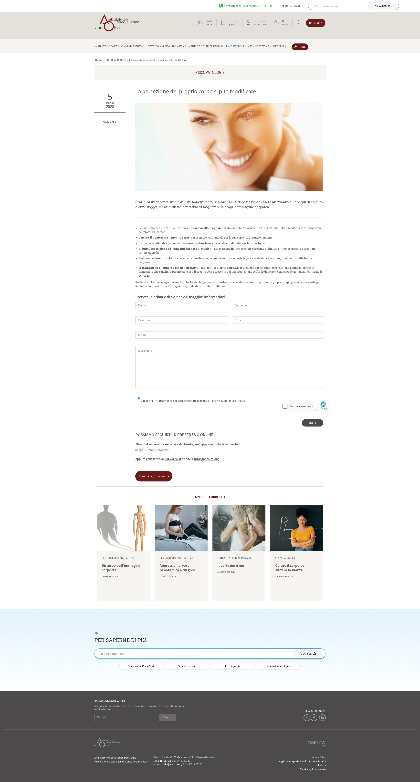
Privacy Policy (319, 757)
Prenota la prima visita (154, 476)
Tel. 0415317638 (290, 6)
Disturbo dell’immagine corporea (121, 567)
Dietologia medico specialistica (167, 46)
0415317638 (172, 459)
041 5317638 (164, 760)
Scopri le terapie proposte (152, 450)
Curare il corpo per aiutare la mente (290, 567)
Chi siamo (315, 23)
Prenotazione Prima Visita (141, 666)
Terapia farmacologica (278, 666)
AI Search (384, 5)
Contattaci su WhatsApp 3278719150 (248, 6)
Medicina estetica (258, 46)
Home (98, 60)
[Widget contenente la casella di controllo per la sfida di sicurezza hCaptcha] (304, 406)
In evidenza (279, 46)
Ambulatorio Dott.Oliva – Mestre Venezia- (119, 46)
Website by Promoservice (313, 769)
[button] (307, 653)
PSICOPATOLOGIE (235, 46)
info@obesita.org (206, 459)
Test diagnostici (233, 666)
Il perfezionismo (230, 565)
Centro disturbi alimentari (206, 46)
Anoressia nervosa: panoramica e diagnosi (178, 567)
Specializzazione (187, 666)
